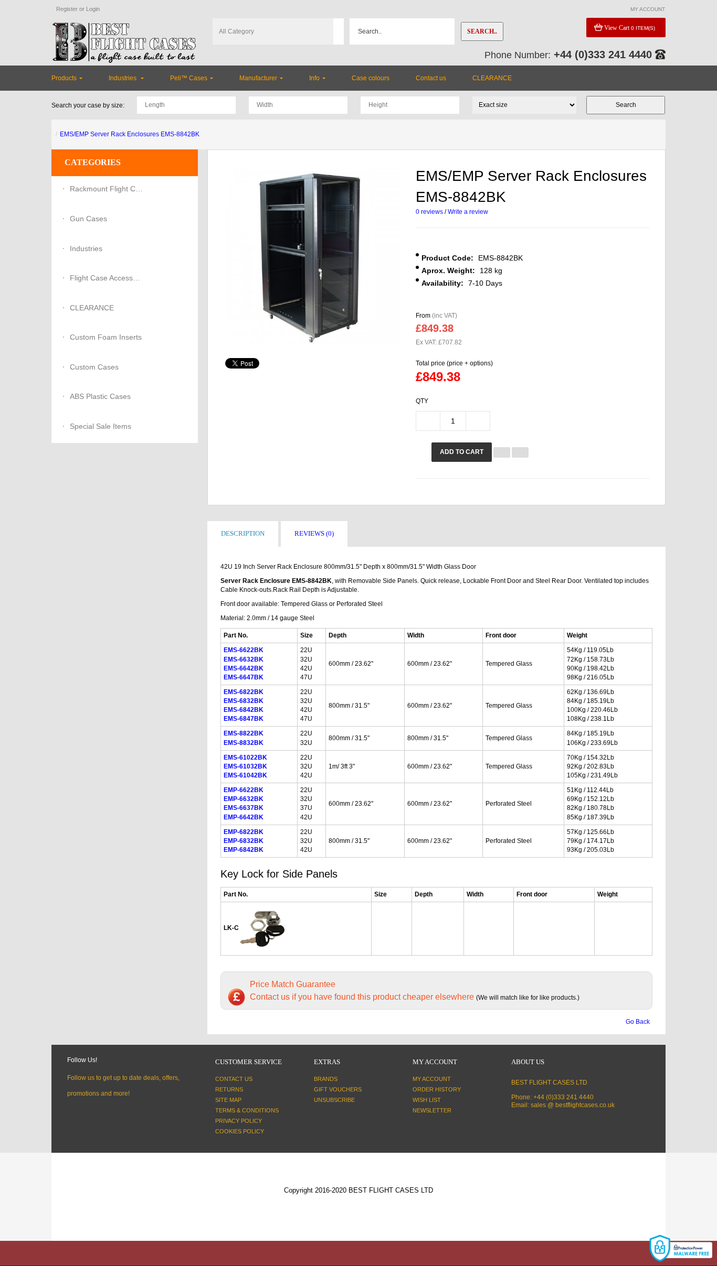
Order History (437, 1089)
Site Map (228, 1100)
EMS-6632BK (243, 659)
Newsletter (432, 1110)
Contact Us (233, 1079)
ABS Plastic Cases (100, 396)
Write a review (468, 211)
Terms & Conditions (247, 1110)
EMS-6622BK (243, 650)
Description (243, 533)
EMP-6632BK (243, 799)
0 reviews (429, 211)
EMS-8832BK (243, 742)
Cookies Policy (239, 1131)
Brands (326, 1079)
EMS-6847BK (243, 718)
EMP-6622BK (243, 790)
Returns (229, 1089)
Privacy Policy (238, 1121)
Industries (86, 248)
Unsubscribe (334, 1100)
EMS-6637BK (243, 807)
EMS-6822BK (243, 692)
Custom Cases (94, 367)
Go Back (638, 1021)
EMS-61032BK (245, 766)
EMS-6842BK (243, 709)
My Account (432, 1079)
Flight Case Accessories (106, 278)
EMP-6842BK (243, 849)
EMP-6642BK (243, 817)
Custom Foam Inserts (106, 337)
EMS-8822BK (243, 733)
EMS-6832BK (243, 701)
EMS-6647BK (243, 677)
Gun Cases (88, 218)
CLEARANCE (92, 308)
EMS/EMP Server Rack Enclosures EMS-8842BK (129, 134)
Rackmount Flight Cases (106, 189)
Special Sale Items (100, 426)
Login (93, 9)
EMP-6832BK (243, 841)
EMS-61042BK (245, 775)
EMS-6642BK (243, 668)
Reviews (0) (314, 533)
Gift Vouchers (338, 1089)
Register (67, 9)
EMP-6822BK (243, 832)
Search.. (482, 31)
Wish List (427, 1100)
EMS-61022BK (245, 757)
